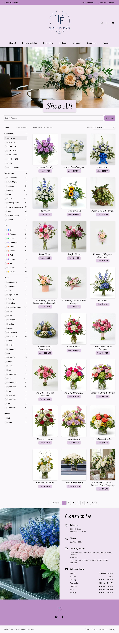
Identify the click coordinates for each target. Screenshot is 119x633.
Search (111, 118)
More (106, 43)
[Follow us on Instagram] (57, 617)
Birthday (63, 43)
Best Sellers (48, 43)
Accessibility (103, 629)
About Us (102, 3)
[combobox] (104, 127)
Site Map (112, 629)
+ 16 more (73, 562)
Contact (111, 3)
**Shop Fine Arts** (88, 3)
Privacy (94, 629)
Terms (87, 629)
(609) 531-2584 (12, 3)
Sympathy (77, 43)
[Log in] (107, 23)
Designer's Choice (29, 43)
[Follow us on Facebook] (62, 617)
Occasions (91, 43)
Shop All (12, 43)
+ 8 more (73, 555)
